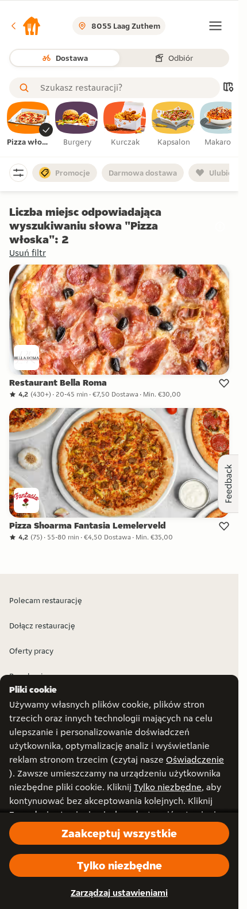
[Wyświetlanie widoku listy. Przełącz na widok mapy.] (228, 88)
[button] (25, 26)
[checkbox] (29, 124)
